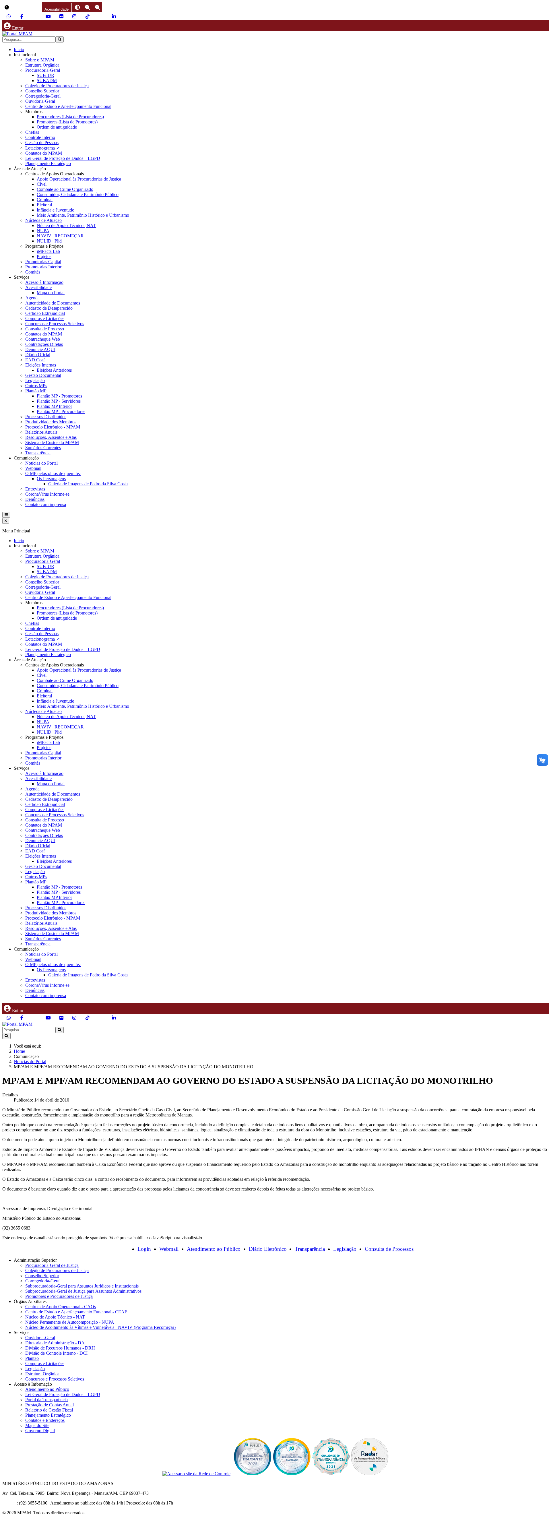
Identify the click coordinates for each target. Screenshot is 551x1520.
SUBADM (47, 80)
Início (19, 49)
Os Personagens (51, 478)
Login (144, 1249)
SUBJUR (45, 75)
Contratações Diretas (44, 344)
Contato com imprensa (45, 504)
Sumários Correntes (43, 447)
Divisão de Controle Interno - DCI (56, 1353)
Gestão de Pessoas (42, 142)
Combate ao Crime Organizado (65, 189)
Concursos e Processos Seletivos (54, 323)
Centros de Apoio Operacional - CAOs (60, 1306)
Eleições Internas (40, 364)
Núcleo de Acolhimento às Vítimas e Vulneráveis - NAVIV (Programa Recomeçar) (100, 1327)
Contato (9, 1502)
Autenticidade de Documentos (52, 302)
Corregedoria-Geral (43, 96)
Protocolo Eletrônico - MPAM (52, 426)
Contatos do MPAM (43, 153)
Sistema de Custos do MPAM (52, 442)
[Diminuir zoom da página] (97, 7)
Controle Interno (40, 137)
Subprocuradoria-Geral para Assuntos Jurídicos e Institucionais (82, 1286)
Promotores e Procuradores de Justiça (59, 1296)
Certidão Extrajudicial (45, 313)
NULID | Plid (49, 241)
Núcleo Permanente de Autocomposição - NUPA (69, 1322)
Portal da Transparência (46, 1399)
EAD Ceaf (35, 359)
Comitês (32, 272)
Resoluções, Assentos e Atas (51, 437)
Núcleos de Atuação (43, 220)
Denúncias (34, 499)
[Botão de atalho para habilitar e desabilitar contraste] (77, 7)
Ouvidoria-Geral (40, 101)
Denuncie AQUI (40, 349)
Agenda (32, 297)
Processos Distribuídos (45, 416)
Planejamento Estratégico (48, 163)
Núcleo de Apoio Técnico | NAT (66, 225)
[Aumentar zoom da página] (87, 7)
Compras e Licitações (44, 318)
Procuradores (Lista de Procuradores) (70, 116)
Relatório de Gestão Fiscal (49, 1409)
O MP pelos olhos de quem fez (53, 473)
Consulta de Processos (389, 1249)
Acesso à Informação (44, 282)
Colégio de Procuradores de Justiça (57, 85)
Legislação (35, 380)
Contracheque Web (42, 339)
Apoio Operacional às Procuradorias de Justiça (79, 179)
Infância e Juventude (55, 210)
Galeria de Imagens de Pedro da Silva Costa (88, 483)
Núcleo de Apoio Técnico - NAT (55, 1317)
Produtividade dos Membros (50, 421)
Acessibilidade (38, 287)
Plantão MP (35, 390)
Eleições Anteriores (54, 370)
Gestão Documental (43, 375)
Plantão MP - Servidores (59, 401)
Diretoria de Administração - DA (55, 1342)
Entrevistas (35, 488)
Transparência (38, 452)
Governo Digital (40, 1430)
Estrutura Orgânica (42, 65)
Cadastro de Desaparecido (49, 308)
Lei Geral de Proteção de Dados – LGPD (62, 158)
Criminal (45, 199)
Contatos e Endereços (45, 1420)
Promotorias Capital (43, 261)
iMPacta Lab (48, 251)
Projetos (44, 256)
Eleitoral (44, 204)
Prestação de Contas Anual (49, 1404)
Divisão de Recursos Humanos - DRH (60, 1347)
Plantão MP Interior (54, 406)
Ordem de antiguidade (57, 127)
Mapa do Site (37, 1425)
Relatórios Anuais (41, 432)
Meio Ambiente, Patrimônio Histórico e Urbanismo (83, 215)
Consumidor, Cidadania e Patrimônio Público (78, 194)
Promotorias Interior (43, 266)
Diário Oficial (37, 354)
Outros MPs (36, 385)
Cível (41, 184)
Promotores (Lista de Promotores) (67, 121)
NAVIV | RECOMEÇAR (60, 235)
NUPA (43, 230)
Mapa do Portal (51, 292)
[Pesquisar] (59, 39)
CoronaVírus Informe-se (47, 494)
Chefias (32, 132)
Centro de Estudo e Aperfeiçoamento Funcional (68, 106)
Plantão (32, 1358)
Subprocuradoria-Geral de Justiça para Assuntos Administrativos (83, 1291)
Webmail (33, 468)
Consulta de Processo (44, 328)
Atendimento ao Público (213, 1249)
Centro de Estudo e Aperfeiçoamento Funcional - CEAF (76, 1311)
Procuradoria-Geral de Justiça (52, 1265)
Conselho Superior (42, 90)
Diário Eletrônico (268, 1249)
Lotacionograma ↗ (42, 148)
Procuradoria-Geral (42, 70)
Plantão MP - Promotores (59, 395)
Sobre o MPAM (39, 59)
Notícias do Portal (41, 463)
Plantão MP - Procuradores (61, 411)
